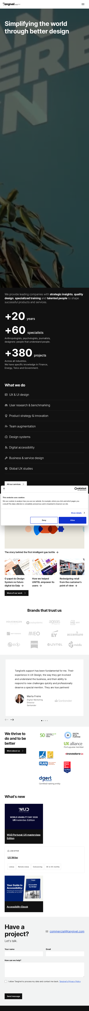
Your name (9, 949)
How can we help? (13, 960)
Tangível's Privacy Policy (70, 981)
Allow (72, 520)
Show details (76, 513)
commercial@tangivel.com (67, 931)
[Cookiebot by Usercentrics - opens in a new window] (76, 489)
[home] (11, 4)
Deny (44, 520)
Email (48, 949)
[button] (83, 4)
